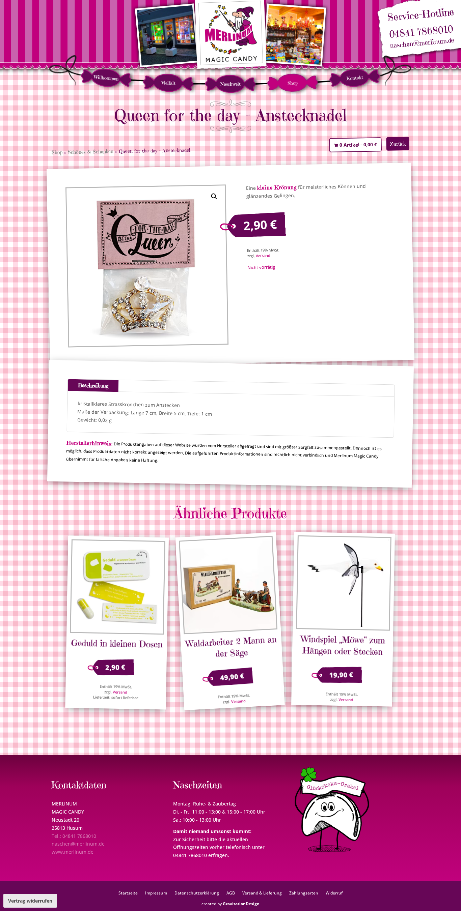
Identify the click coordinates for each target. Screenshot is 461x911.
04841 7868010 (421, 32)
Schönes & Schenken (90, 151)
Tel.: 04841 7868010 (74, 836)
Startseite (128, 892)
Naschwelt (230, 84)
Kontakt (354, 78)
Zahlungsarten (303, 892)
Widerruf (334, 892)
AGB (230, 892)
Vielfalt (168, 83)
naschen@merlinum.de (422, 43)
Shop (293, 83)
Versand (262, 255)
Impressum (156, 892)
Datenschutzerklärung (196, 892)
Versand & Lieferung (262, 892)
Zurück (398, 143)
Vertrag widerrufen (30, 901)
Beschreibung (93, 385)
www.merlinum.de (72, 852)
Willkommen (106, 78)
